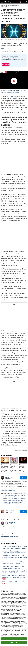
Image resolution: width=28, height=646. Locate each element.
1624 (20, 597)
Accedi (25, 2)
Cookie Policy (17, 635)
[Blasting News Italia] (9, 2)
